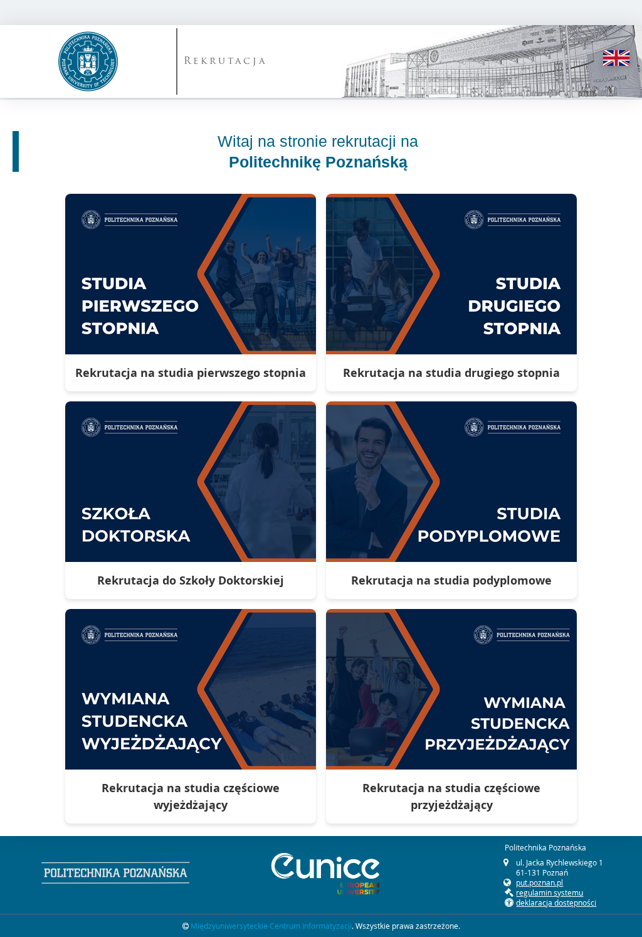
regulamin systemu (549, 892)
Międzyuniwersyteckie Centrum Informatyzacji (271, 926)
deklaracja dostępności (556, 902)
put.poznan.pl (539, 882)
